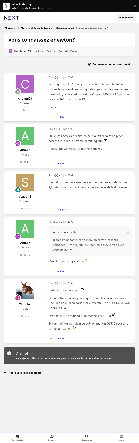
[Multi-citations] (50, 117)
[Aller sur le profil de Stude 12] (25, 182)
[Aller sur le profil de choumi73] (10, 51)
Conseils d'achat (68, 51)
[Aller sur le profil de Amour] (25, 136)
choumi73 (25, 51)
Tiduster (25, 304)
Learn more (7, 6)
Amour (25, 150)
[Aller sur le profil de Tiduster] (25, 290)
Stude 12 (25, 197)
